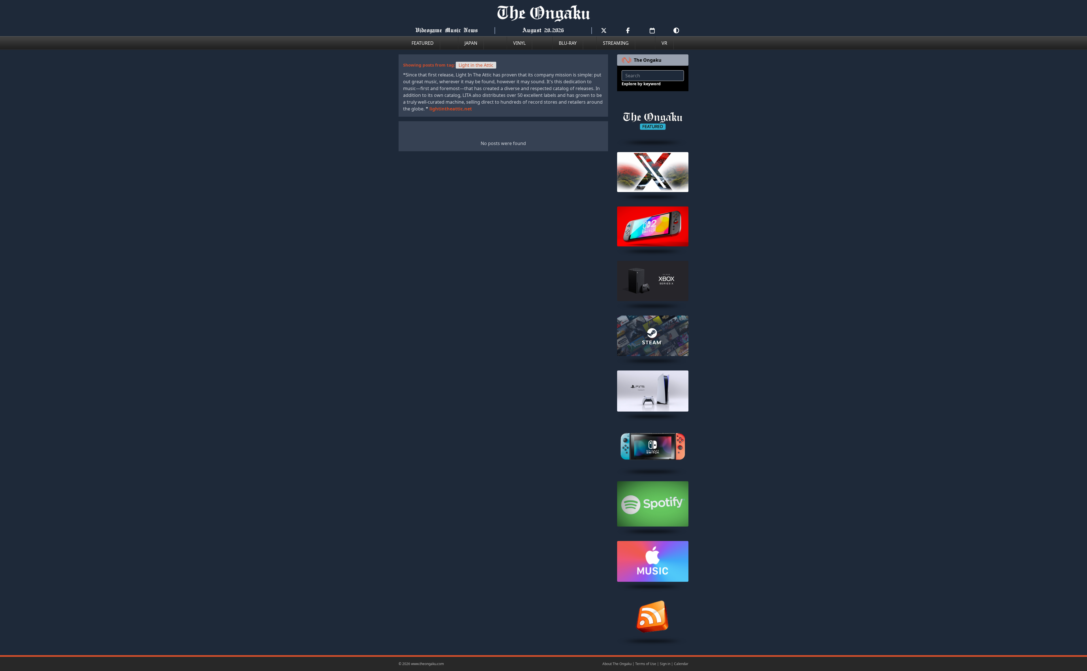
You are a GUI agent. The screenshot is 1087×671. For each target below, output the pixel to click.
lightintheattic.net (450, 109)
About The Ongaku (617, 663)
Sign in (665, 663)
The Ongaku (648, 60)
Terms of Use (645, 663)
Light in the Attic (476, 65)
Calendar (681, 663)
